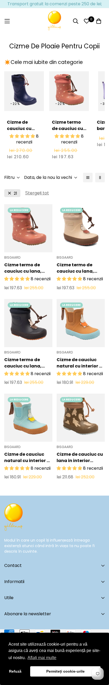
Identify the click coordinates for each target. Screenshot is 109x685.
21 (15, 193)
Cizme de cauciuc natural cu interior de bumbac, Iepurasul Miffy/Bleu (28, 457)
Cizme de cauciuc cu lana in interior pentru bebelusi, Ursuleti (80, 457)
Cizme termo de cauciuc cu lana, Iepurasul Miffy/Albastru (23, 363)
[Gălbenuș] (54, 21)
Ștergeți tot (37, 193)
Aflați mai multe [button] (42, 657)
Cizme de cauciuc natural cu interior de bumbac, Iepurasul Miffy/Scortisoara (81, 363)
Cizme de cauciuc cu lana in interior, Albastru (19, 135)
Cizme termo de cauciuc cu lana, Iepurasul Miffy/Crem (81, 268)
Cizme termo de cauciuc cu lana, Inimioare (67, 131)
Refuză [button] (15, 671)
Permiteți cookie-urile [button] (65, 671)
